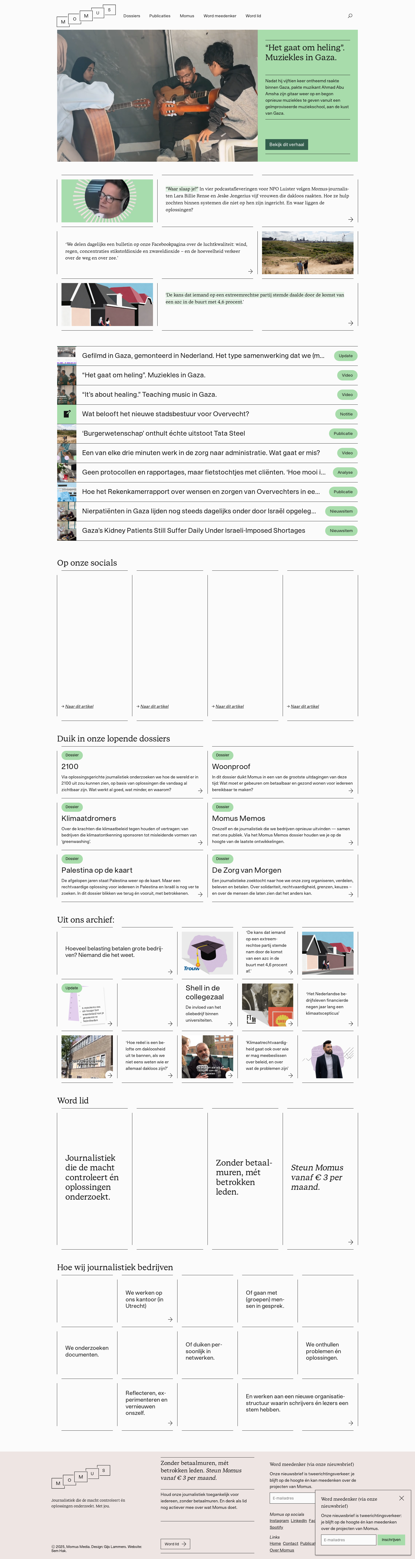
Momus (187, 16)
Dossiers (131, 16)
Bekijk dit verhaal (286, 145)
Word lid (253, 16)
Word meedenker (220, 16)
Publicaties (160, 16)
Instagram (279, 1520)
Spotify (276, 1527)
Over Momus (282, 1550)
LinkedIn (299, 1520)
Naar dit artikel (154, 706)
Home (275, 1543)
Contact (290, 1543)
